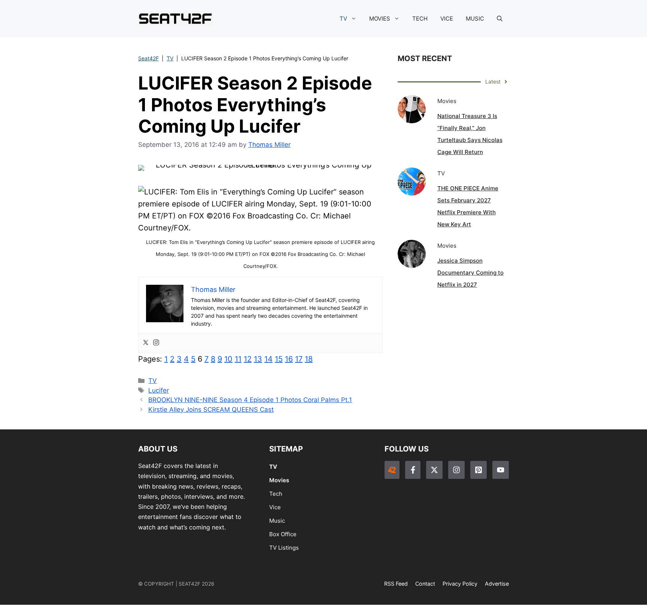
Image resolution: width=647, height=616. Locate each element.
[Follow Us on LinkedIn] (478, 470)
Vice (275, 507)
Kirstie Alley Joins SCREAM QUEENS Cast (211, 409)
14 (268, 358)
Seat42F (148, 58)
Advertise (497, 583)
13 (258, 358)
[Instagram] (156, 343)
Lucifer (158, 390)
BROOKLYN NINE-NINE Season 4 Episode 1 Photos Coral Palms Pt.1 (250, 400)
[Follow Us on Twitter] (434, 470)
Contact (425, 583)
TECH (420, 18)
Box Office (283, 534)
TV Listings (284, 547)
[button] (499, 18)
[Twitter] (145, 343)
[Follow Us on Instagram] (456, 470)
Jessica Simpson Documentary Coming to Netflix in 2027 (470, 272)
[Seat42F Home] (392, 470)
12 (248, 358)
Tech (275, 493)
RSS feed (396, 583)
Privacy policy (460, 583)
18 (309, 358)
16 (289, 358)
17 (299, 358)
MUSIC (475, 18)
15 (279, 358)
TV (343, 18)
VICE (446, 18)
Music (277, 520)
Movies (279, 480)
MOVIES (379, 18)
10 (228, 358)
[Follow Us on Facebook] (412, 470)
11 (238, 358)
